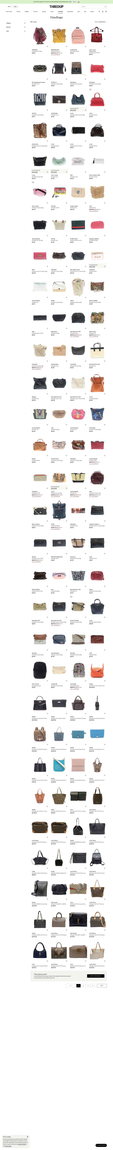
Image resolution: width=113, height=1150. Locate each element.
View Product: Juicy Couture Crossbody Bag (40, 197)
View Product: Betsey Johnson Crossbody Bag (40, 515)
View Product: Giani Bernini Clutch (59, 103)
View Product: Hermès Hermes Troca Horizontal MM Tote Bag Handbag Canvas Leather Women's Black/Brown (40, 768)
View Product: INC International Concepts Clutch (40, 72)
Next (102, 985)
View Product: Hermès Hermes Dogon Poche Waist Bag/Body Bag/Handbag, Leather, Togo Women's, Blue (78, 737)
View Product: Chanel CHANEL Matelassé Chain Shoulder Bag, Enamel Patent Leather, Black (59, 861)
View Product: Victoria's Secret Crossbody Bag (59, 449)
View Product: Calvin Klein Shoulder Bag (78, 355)
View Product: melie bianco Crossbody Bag (78, 72)
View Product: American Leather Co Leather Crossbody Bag (97, 515)
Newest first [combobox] (102, 22)
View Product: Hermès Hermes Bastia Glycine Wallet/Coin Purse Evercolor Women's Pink (78, 768)
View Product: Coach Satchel (59, 134)
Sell (15, 6)
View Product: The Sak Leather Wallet (40, 547)
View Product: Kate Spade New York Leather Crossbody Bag (59, 611)
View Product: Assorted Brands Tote (40, 290)
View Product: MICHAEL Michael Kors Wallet (59, 547)
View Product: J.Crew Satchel (97, 103)
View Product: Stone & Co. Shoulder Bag (78, 547)
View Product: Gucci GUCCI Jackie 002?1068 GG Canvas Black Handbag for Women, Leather (40, 954)
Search (83, 6)
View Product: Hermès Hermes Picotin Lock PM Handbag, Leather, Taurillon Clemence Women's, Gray (97, 768)
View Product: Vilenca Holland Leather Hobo (40, 579)
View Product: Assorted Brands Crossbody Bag (59, 643)
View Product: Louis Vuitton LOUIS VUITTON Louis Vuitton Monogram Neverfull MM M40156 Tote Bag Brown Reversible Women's (97, 892)
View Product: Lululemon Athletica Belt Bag (97, 228)
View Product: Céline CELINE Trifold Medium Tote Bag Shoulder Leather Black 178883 (40, 861)
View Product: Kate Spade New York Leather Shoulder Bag (78, 387)
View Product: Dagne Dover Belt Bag (59, 322)
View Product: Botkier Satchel (40, 449)
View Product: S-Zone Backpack (97, 387)
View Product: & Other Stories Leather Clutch (78, 228)
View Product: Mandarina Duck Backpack (59, 40)
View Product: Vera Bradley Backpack (78, 675)
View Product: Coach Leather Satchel (97, 611)
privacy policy (8, 1146)
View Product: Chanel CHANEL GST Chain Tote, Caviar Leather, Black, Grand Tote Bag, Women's (40, 923)
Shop (9, 6)
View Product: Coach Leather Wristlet (78, 134)
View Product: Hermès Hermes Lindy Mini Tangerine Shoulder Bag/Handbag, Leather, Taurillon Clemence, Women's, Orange (97, 675)
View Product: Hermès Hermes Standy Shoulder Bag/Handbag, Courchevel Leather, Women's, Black (97, 706)
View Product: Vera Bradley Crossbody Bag (97, 417)
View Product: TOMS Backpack (59, 515)
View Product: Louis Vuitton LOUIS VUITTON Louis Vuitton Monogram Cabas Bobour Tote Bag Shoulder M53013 (97, 799)
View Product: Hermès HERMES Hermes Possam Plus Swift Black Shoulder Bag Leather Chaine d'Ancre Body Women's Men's (40, 892)
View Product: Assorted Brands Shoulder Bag (40, 228)
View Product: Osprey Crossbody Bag (97, 579)
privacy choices (22, 1144)
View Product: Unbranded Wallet (97, 259)
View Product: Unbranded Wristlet (40, 482)
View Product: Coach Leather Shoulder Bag (78, 103)
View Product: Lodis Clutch (97, 547)
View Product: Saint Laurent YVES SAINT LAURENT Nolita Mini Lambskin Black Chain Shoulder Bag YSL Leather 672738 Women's (78, 923)
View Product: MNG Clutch (78, 165)
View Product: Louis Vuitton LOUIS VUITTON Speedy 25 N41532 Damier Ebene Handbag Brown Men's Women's (59, 923)
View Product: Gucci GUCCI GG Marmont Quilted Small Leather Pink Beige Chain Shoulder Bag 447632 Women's (78, 954)
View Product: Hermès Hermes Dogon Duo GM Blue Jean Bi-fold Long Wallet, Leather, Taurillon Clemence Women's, (97, 737)
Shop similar (73, 110)
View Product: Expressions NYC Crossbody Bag (40, 611)
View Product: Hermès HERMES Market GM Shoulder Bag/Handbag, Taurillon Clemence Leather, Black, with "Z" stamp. (78, 830)
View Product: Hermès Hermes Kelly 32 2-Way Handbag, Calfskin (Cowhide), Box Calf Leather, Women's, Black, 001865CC (40, 706)
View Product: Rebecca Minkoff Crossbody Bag (97, 290)
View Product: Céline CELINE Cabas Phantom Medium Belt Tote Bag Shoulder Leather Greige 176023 (59, 799)
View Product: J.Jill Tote (97, 197)
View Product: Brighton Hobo (40, 387)
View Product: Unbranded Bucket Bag (40, 40)
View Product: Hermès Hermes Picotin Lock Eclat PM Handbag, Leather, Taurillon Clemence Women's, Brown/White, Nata (40, 799)
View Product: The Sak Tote (59, 228)
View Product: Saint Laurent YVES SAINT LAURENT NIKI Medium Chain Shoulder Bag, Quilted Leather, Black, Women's (59, 892)
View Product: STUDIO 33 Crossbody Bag (59, 72)
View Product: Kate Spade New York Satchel (78, 322)
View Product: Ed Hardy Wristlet (59, 197)
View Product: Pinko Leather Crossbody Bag (40, 259)
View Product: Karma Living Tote (97, 322)
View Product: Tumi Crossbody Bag (97, 482)
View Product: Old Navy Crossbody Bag (40, 103)
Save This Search (95, 976)
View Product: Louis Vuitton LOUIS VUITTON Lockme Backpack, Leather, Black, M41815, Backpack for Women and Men (97, 861)
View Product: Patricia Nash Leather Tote (97, 40)
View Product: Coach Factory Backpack (78, 40)
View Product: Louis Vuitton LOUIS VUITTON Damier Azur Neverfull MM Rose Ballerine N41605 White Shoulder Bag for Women (97, 954)
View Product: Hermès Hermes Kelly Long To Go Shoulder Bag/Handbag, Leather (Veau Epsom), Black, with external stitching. (59, 706)
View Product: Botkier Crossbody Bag (59, 290)
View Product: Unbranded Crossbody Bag (97, 72)
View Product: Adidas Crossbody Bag (78, 290)
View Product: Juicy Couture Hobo (59, 165)
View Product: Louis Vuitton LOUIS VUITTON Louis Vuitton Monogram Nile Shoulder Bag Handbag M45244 (40, 830)
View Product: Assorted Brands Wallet (97, 449)
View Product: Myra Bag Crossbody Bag (40, 643)
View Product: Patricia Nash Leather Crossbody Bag (40, 134)
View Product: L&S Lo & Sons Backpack (40, 675)
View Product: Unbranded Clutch (78, 515)
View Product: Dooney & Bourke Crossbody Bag (78, 611)
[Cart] (106, 11)
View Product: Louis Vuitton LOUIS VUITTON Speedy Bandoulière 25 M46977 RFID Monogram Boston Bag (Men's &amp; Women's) (97, 923)
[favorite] (47, 46)
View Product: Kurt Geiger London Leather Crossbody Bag (78, 259)
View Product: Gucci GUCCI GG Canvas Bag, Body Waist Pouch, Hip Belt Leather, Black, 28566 (78, 799)
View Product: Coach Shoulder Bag (40, 165)
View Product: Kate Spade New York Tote (97, 355)
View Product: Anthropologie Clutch (59, 355)
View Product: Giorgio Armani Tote (78, 197)
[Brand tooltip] (10, 27)
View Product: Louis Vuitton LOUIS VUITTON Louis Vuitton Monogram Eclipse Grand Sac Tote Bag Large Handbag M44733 (97, 830)
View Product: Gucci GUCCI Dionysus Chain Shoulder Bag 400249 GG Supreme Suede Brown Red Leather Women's (78, 892)
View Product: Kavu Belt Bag (59, 579)
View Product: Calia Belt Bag (59, 417)
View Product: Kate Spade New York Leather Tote (59, 387)
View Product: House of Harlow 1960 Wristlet (97, 165)
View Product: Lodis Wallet (97, 643)
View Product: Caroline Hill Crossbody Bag (59, 675)
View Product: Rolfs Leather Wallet (40, 322)
